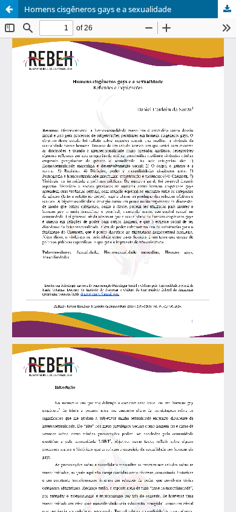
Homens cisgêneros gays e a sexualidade (97, 9)
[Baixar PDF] (227, 9)
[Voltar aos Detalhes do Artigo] (9, 9)
